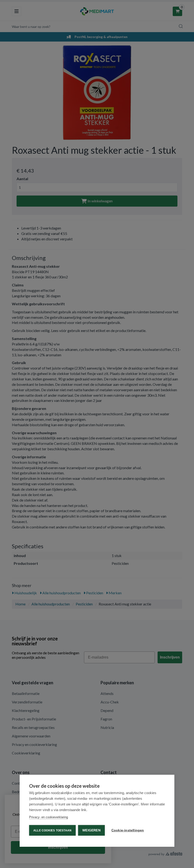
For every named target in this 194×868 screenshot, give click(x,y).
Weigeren (91, 830)
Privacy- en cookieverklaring (48, 817)
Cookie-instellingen (127, 830)
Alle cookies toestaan (52, 830)
